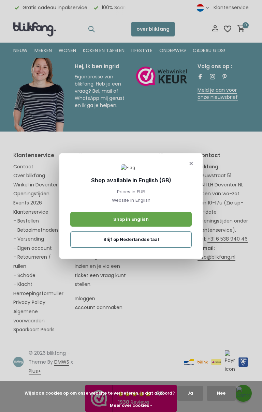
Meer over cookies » (131, 405)
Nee (221, 393)
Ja (190, 393)
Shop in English (131, 219)
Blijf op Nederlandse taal (131, 239)
